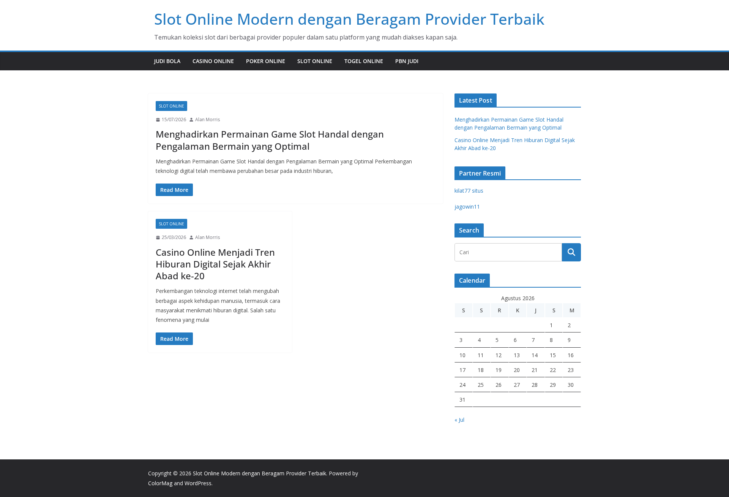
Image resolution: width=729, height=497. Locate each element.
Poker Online (265, 61)
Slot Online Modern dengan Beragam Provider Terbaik (349, 18)
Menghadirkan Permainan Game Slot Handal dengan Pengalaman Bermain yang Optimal (270, 140)
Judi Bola (167, 61)
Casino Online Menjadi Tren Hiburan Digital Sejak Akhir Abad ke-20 (215, 264)
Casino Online (213, 61)
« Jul (459, 419)
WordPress (198, 483)
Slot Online (314, 61)
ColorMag (160, 483)
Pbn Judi (406, 61)
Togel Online (363, 61)
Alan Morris (207, 119)
